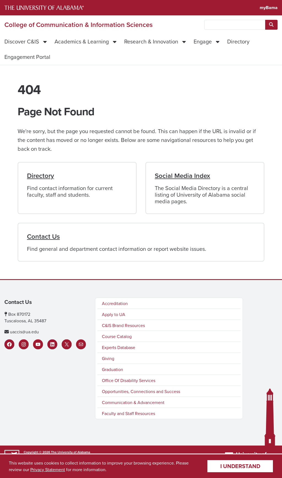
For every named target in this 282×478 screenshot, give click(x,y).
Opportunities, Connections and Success (141, 391)
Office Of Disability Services (128, 380)
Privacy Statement (47, 469)
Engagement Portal (27, 57)
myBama (269, 7)
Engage (203, 41)
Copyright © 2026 (37, 452)
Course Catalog (117, 336)
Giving (108, 358)
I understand (240, 466)
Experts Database (118, 347)
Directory (238, 41)
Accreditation (115, 303)
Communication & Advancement (133, 402)
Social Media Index (182, 175)
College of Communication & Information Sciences (78, 24)
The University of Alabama (70, 452)
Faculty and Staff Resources (128, 413)
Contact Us (43, 236)
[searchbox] (234, 25)
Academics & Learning (82, 41)
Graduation (112, 369)
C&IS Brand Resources (123, 325)
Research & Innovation (151, 41)
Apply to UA (113, 314)
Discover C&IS (21, 41)
